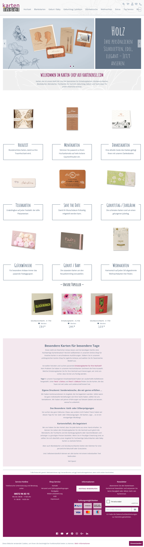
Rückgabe (54, 491)
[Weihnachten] (121, 241)
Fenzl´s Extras (59, 381)
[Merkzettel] (136, 4)
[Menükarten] (72, 120)
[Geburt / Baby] (72, 241)
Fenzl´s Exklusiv (75, 381)
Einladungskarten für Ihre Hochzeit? (88, 366)
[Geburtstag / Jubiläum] (121, 181)
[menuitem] (27, 9)
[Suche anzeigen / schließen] (124, 4)
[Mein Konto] (132, 4)
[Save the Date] (72, 181)
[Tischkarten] (23, 181)
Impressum (55, 499)
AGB (54, 496)
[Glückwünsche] (23, 241)
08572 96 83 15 (21, 493)
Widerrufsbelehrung (55, 494)
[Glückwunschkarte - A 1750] (101, 304)
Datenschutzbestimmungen (126, 514)
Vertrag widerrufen (88, 488)
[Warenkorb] (127, 4)
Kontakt (55, 486)
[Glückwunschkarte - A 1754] (42, 304)
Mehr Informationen (82, 543)
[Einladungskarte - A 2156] (72, 304)
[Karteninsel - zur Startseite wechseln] (14, 7)
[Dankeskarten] (121, 120)
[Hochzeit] (23, 120)
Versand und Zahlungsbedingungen (55, 488)
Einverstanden (136, 543)
